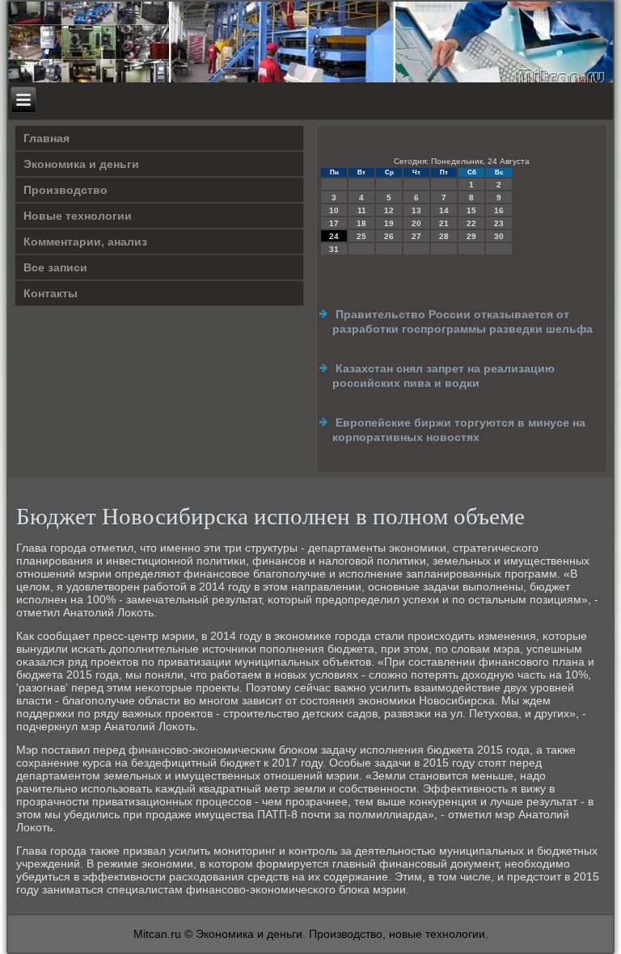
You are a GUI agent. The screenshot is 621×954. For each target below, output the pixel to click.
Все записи (55, 267)
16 (499, 210)
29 (471, 236)
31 (334, 249)
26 (389, 236)
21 (444, 223)
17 (334, 223)
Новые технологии (77, 215)
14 (444, 210)
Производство (65, 189)
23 (499, 223)
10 (334, 210)
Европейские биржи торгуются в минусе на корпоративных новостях (458, 429)
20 (416, 223)
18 (361, 223)
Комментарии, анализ (85, 241)
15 (471, 210)
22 (471, 223)
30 (499, 236)
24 (334, 236)
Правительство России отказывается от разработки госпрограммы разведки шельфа (462, 321)
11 (361, 210)
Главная (46, 138)
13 (416, 210)
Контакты (50, 293)
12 (389, 210)
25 (361, 236)
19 (389, 223)
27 (416, 236)
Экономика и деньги (81, 164)
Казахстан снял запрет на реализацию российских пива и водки (443, 375)
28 (444, 236)
